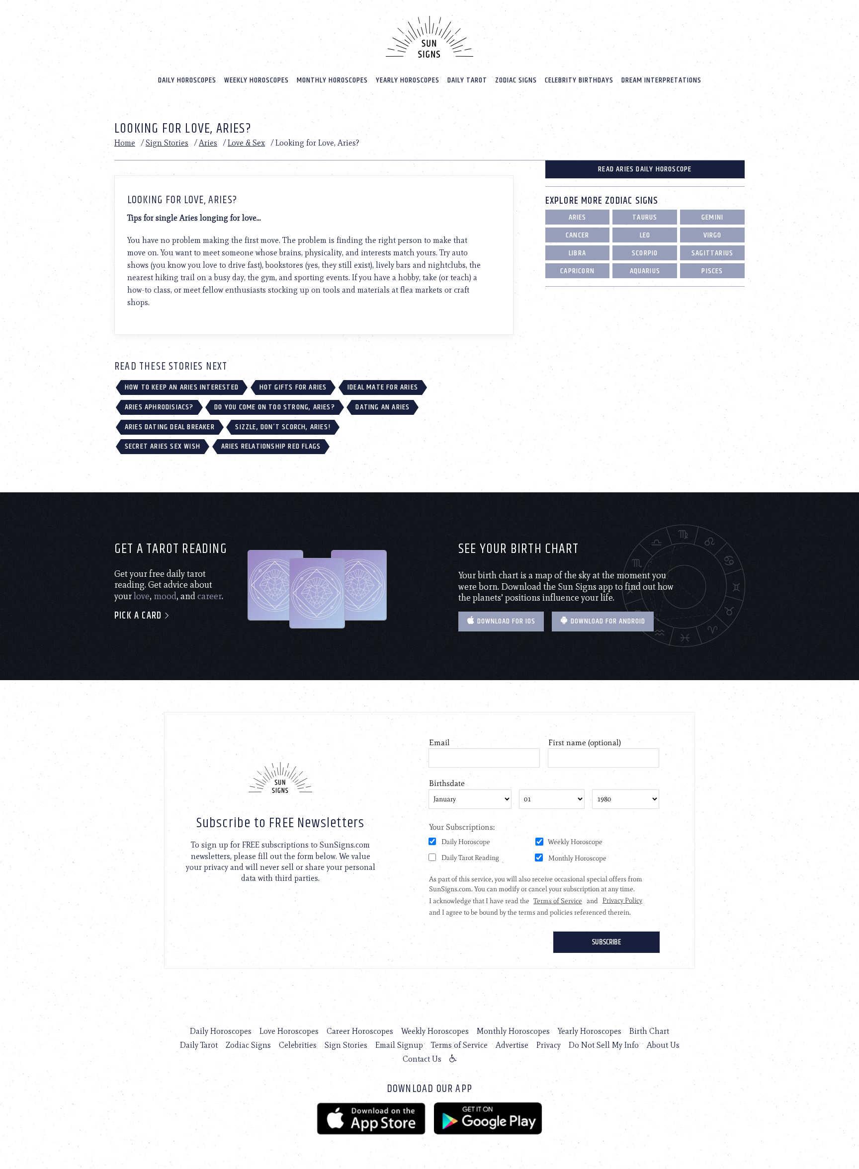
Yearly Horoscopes (407, 80)
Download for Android (607, 621)
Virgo (712, 235)
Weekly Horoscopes (256, 80)
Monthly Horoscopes (332, 80)
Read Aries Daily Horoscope (644, 169)
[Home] (429, 37)
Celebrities (298, 1045)
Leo (645, 235)
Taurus (644, 217)
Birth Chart (649, 1031)
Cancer (577, 235)
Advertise (512, 1045)
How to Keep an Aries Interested (182, 387)
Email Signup (399, 1045)
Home (124, 143)
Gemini (712, 217)
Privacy (548, 1045)
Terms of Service (459, 1045)
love (142, 596)
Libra (577, 253)
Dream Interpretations (661, 80)
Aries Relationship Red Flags (271, 446)
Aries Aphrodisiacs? (159, 407)
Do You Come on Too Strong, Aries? (274, 407)
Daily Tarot (467, 80)
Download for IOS (505, 621)
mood (165, 596)
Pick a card (139, 615)
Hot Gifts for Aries (293, 387)
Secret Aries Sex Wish (162, 446)
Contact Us (422, 1059)
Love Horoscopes (289, 1031)
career (209, 596)
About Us (663, 1045)
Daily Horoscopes (187, 80)
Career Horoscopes (360, 1031)
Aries (208, 143)
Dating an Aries (382, 407)
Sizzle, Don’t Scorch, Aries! (283, 427)
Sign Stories (167, 143)
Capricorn (577, 271)
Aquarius (645, 271)
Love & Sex (246, 143)
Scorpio (645, 253)
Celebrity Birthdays (579, 80)
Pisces (712, 271)
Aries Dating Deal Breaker (170, 427)
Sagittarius (712, 253)
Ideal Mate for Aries (382, 387)
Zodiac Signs (516, 80)
